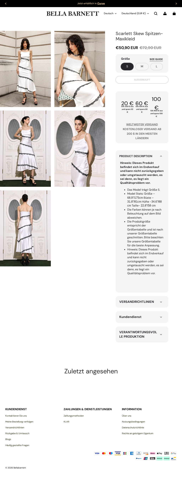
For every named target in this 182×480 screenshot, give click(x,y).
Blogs (8, 439)
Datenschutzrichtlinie (133, 427)
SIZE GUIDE (156, 59)
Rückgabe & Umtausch (17, 433)
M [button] (142, 66)
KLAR (66, 421)
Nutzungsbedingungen (133, 421)
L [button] (156, 66)
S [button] (127, 66)
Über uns (126, 415)
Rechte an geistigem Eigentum (137, 433)
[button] (155, 13)
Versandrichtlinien (14, 427)
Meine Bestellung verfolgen (19, 421)
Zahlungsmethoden (74, 415)
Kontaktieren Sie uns (16, 415)
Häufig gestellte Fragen (17, 445)
